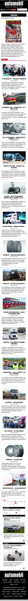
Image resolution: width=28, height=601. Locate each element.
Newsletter (9, 7)
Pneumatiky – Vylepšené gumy (14, 459)
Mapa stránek (20, 589)
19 (22, 502)
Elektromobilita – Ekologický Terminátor (14, 79)
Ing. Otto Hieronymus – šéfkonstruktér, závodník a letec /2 (14, 138)
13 (9, 502)
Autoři (24, 594)
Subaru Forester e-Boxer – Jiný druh (13, 518)
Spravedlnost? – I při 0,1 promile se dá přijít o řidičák (14, 373)
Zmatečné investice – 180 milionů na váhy (14, 488)
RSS (4, 594)
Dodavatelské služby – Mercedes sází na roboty (14, 166)
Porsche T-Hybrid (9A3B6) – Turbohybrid (13, 546)
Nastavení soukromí (16, 594)
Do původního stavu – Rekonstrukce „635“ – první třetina (14, 108)
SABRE (21, 596)
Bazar (23, 582)
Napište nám (15, 591)
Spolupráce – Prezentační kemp (14, 402)
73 (13, 504)
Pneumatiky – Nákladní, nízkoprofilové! (14, 255)
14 (11, 502)
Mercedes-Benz (6, 9)
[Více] (24, 541)
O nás (20, 7)
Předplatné (16, 7)
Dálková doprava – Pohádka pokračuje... (14, 226)
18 (19, 502)
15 (13, 502)
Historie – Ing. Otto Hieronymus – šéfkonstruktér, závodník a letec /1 (14, 197)
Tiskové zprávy (7, 582)
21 (9, 504)
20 (24, 502)
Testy (10, 580)
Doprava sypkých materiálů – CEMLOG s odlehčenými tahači (14, 313)
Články (16, 580)
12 (7, 502)
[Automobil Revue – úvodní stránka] (14, 11)
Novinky (4, 580)
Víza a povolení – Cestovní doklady (14, 431)
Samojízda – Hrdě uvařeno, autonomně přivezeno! (14, 343)
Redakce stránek (6, 591)
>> (19, 88)
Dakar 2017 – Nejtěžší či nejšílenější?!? (14, 283)
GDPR (8, 594)
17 (17, 502)
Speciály (23, 580)
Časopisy (17, 582)
